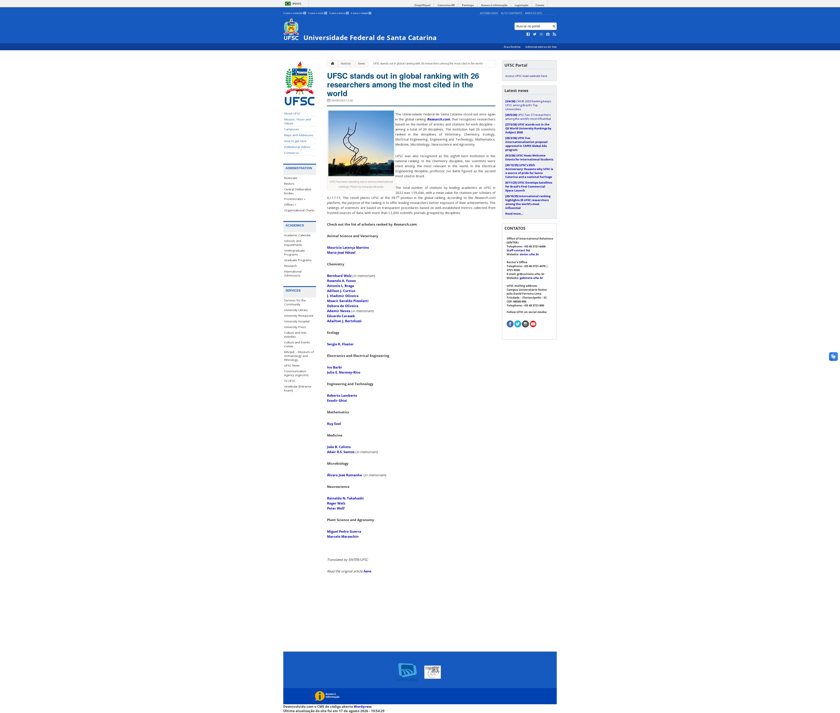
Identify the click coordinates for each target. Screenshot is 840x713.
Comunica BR (446, 5)
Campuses (291, 129)
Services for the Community (295, 302)
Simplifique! (422, 5)
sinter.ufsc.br (529, 254)
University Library (296, 310)
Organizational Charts (299, 210)
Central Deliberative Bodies (297, 191)
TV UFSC (290, 381)
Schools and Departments (293, 243)
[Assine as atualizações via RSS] (554, 34)
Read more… (514, 214)
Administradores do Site (541, 47)
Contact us (291, 153)
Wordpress (362, 706)
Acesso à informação (494, 5)
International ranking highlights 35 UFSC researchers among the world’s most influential (527, 202)
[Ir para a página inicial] (331, 63)
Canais (540, 5)
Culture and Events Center (297, 344)
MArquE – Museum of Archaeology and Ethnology (299, 356)
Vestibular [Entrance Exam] (297, 388)
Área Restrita (512, 47)
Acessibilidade (489, 13)
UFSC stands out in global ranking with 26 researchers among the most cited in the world (428, 63)
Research (290, 266)
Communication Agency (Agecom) (296, 373)
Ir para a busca (338, 13)
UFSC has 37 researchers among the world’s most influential (528, 117)
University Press (295, 327)
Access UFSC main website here (526, 76)
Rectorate (290, 178)
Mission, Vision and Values (297, 121)
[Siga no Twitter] (535, 34)
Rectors (289, 184)
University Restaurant (298, 316)
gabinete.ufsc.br (531, 278)
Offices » (290, 205)
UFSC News (292, 365)
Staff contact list (518, 250)
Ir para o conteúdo (294, 13)
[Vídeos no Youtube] (541, 34)
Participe (468, 5)
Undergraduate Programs (294, 252)
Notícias (346, 63)
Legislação (521, 5)
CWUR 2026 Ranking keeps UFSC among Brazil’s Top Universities (528, 105)
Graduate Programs (298, 260)
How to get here (295, 141)
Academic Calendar (297, 235)
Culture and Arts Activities (295, 335)
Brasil (297, 3)
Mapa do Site (533, 13)
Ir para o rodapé (361, 13)
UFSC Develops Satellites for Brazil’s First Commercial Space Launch (528, 186)
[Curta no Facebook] (528, 34)
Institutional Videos (297, 147)
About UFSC (292, 113)
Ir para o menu (317, 13)
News (361, 63)
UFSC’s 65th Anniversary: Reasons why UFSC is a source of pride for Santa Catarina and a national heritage (529, 171)
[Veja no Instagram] (548, 34)
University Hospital (297, 321)
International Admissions (292, 273)
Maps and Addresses (298, 135)
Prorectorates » (294, 199)
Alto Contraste (511, 13)
